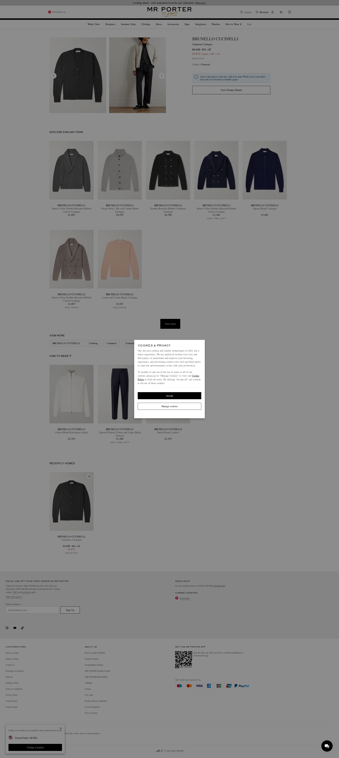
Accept (169, 395)
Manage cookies (169, 406)
